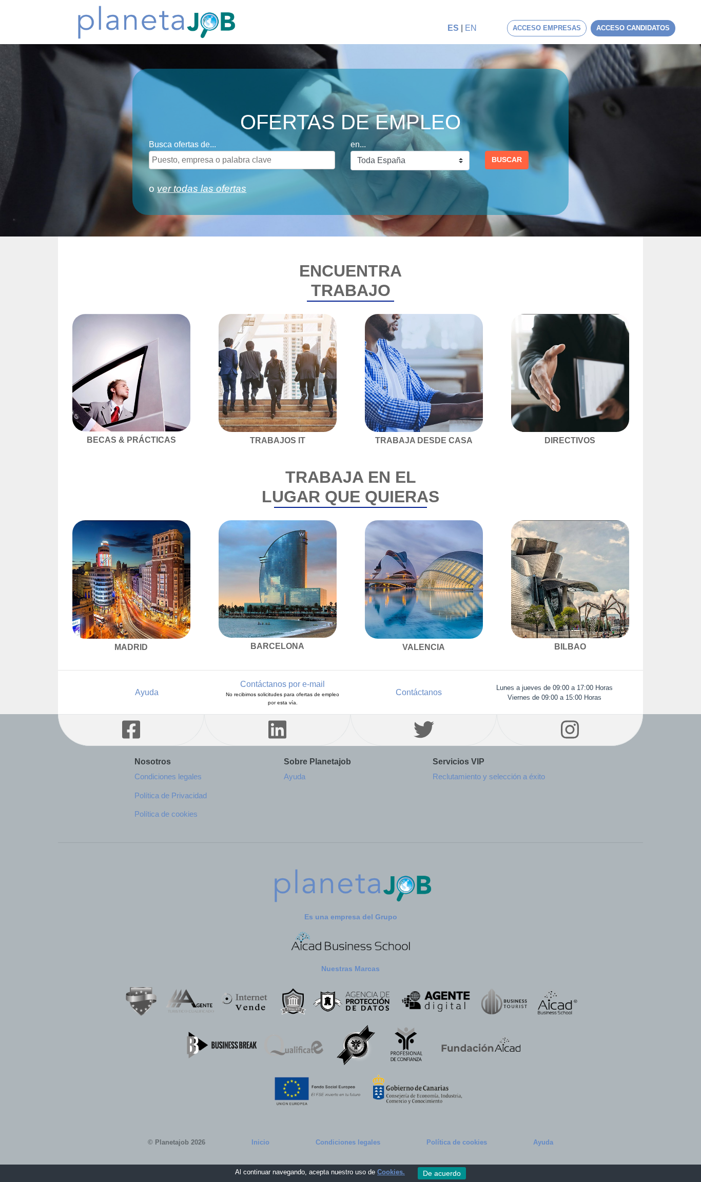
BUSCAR (507, 159)
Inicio (260, 1142)
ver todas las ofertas (201, 188)
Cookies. (391, 1172)
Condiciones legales (348, 1142)
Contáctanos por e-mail (282, 692)
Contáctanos (419, 692)
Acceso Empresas (547, 28)
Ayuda (147, 692)
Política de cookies (456, 1142)
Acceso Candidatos (633, 28)
